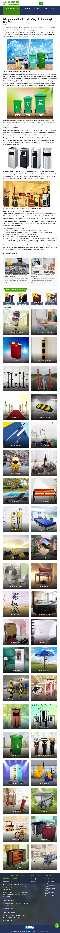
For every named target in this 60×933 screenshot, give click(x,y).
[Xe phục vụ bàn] (44, 857)
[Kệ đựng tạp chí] (16, 604)
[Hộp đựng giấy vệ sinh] (16, 576)
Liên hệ (45, 8)
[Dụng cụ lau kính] (16, 435)
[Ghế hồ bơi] (16, 491)
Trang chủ (27, 8)
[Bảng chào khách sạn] (16, 322)
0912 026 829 (9, 921)
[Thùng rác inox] (44, 716)
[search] (41, 3)
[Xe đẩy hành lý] (16, 801)
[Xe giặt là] (44, 829)
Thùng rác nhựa (8, 74)
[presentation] (53, 254)
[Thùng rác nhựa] (16, 745)
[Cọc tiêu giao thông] (44, 378)
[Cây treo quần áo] (16, 378)
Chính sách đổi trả (50, 896)
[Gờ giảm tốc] (16, 547)
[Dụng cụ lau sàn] (44, 435)
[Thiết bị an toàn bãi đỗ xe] (16, 688)
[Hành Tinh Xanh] (11, 4)
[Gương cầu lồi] (44, 547)
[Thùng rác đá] (44, 688)
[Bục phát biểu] (16, 350)
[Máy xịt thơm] (16, 660)
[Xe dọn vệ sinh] (44, 773)
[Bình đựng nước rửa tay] (44, 322)
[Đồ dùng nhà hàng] (44, 463)
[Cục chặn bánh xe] (44, 407)
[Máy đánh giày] (16, 632)
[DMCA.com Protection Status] (30, 927)
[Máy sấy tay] (44, 632)
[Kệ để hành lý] (44, 576)
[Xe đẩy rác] (44, 801)
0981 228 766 (9, 909)
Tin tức (52, 8)
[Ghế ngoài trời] (44, 491)
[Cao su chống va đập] (44, 350)
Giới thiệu (37, 8)
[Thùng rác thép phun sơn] (44, 745)
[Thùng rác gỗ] (16, 716)
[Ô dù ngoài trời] (44, 660)
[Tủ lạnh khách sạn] (16, 773)
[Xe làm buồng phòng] (16, 857)
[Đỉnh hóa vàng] (16, 463)
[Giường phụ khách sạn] (44, 519)
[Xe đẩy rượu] (16, 829)
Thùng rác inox (7, 138)
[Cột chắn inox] (16, 407)
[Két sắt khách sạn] (44, 604)
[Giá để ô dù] (16, 519)
